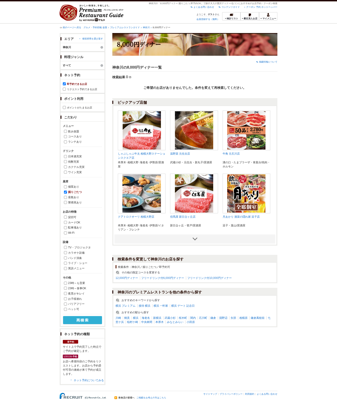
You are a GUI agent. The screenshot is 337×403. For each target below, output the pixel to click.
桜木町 (183, 318)
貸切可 (72, 217)
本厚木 (159, 322)
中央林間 (146, 322)
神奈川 (146, 27)
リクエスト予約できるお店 (82, 89)
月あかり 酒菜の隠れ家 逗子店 (241, 216)
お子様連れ (75, 298)
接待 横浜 (144, 305)
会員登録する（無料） (207, 19)
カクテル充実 (76, 167)
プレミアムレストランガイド (125, 27)
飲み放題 (73, 131)
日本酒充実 (75, 156)
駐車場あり (75, 227)
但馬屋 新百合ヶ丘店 (183, 216)
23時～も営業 (76, 283)
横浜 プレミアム (125, 305)
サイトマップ (210, 394)
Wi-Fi (71, 232)
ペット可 (73, 309)
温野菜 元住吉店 (180, 153)
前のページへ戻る (72, 27)
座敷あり (73, 197)
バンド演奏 (75, 258)
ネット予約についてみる (89, 380)
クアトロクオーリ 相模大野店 (136, 216)
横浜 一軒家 (161, 305)
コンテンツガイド (230, 7)
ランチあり (75, 141)
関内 (193, 318)
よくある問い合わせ (203, 7)
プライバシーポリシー (231, 394)
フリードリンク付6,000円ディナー (162, 278)
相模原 (243, 318)
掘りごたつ (75, 192)
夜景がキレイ (76, 293)
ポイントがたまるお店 (79, 107)
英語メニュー (76, 268)
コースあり (75, 136)
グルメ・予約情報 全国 (95, 27)
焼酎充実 (73, 161)
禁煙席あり (75, 202)
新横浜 (157, 318)
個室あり (73, 186)
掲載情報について (268, 62)
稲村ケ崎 (132, 322)
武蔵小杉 (170, 318)
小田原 (191, 322)
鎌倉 (213, 318)
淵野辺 (223, 318)
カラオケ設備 (76, 252)
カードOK (74, 222)
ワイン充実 (75, 172)
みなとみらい (175, 322)
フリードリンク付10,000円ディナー (209, 278)
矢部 (233, 318)
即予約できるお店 (77, 84)
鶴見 (127, 318)
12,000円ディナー (127, 278)
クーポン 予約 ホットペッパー (261, 7)
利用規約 (249, 394)
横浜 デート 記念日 (183, 305)
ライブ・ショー (77, 263)
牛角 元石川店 (231, 153)
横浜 (135, 318)
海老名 (146, 318)
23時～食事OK (77, 288)
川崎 (118, 318)
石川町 (203, 318)
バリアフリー (76, 304)
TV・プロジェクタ (79, 247)
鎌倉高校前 (258, 318)
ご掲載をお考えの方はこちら (151, 398)
